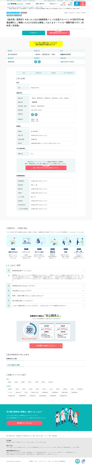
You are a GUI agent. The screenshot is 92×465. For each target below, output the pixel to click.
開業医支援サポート (71, 452)
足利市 (17, 389)
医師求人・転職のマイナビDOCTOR (14, 7)
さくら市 (10, 392)
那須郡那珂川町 (63, 395)
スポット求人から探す (40, 442)
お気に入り (34, 32)
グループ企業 (54, 461)
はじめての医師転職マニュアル (35, 447)
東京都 (43, 382)
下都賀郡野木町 (22, 395)
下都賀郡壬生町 (11, 395)
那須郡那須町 (53, 395)
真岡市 (41, 7)
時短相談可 (9, 15)
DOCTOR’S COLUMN (19, 452)
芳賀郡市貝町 (65, 392)
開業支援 (53, 435)
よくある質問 (71, 0)
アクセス (36, 461)
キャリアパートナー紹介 (50, 447)
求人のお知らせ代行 (20, 454)
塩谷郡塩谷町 (33, 395)
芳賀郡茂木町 (55, 392)
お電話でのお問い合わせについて (80, 0)
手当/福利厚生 (69, 73)
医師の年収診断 (10, 454)
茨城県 (9, 382)
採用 (49, 461)
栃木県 (37, 7)
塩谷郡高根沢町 (42, 395)
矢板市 (72, 389)
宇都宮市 (10, 389)
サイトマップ (46, 435)
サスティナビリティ (43, 461)
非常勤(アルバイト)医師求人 (28, 7)
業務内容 (39, 73)
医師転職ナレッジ (31, 452)
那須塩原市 (80, 389)
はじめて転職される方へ (20, 447)
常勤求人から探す (10, 442)
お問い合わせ (38, 435)
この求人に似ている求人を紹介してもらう (47, 167)
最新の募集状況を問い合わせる (58, 33)
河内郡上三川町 (34, 392)
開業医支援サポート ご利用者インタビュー (47, 454)
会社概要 (31, 461)
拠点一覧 (66, 0)
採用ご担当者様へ (9, 435)
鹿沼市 (37, 389)
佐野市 (30, 389)
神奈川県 (51, 382)
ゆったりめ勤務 (17, 15)
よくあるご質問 (75, 447)
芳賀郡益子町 (45, 392)
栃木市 (24, 389)
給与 (24, 73)
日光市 (44, 389)
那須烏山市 (18, 392)
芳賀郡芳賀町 (74, 392)
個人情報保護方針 (61, 461)
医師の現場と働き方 (42, 452)
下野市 (26, 392)
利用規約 (18, 435)
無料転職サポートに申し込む (24, 423)
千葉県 (36, 382)
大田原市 (65, 389)
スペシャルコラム (52, 452)
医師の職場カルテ (31, 454)
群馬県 (23, 382)
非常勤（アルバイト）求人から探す (25, 442)
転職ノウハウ (9, 452)
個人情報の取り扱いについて (27, 435)
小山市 (51, 389)
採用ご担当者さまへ (60, 0)
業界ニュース (61, 452)
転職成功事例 (67, 447)
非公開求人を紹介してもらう (46, 345)
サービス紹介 (9, 447)
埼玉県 (29, 382)
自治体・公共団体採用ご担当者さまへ (50, 0)
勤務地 (54, 73)
